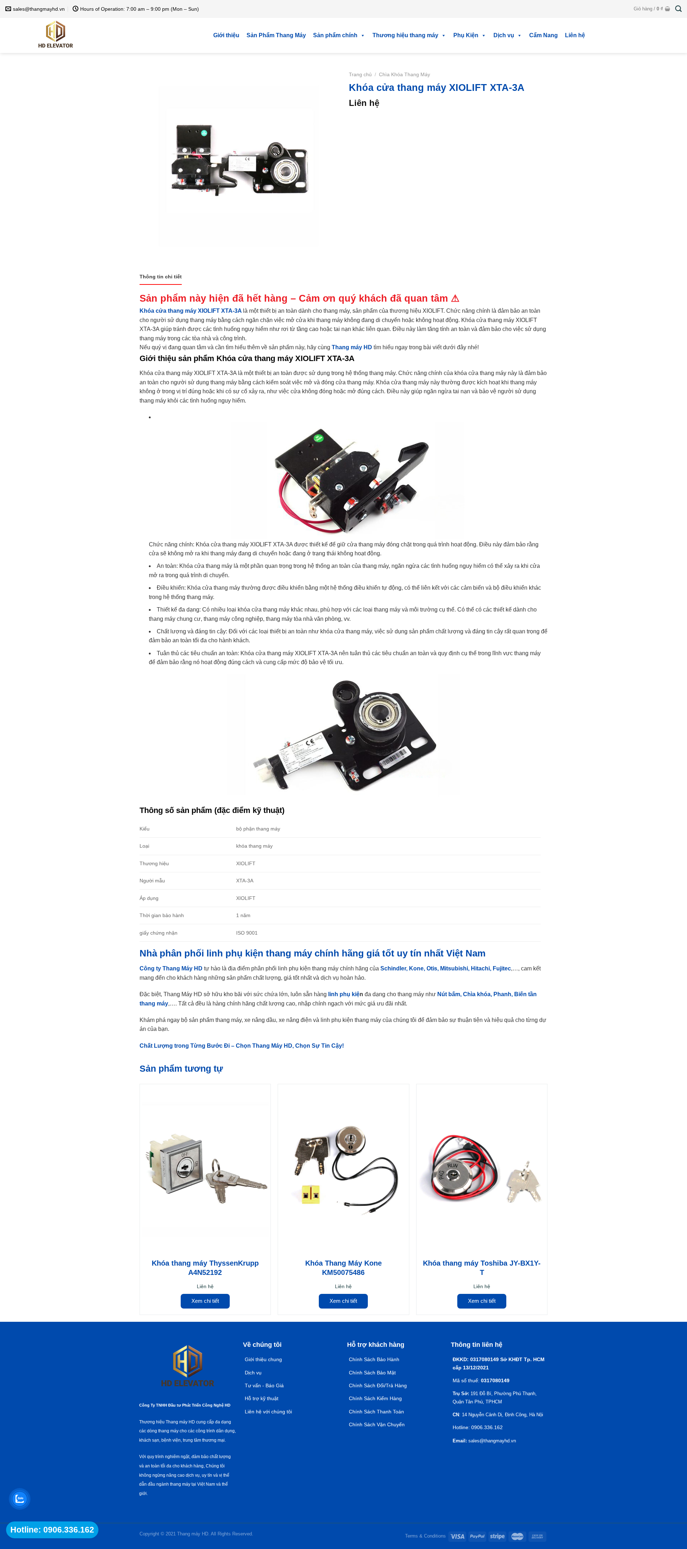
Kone (416, 968)
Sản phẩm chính (335, 35)
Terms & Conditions (425, 1536)
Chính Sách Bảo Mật (373, 1372)
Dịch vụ (503, 35)
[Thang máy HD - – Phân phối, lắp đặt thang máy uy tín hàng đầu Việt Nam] (55, 35)
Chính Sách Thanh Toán (376, 1411)
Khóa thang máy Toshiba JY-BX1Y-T (482, 1267)
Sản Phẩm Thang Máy (276, 35)
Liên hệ (575, 35)
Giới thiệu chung (263, 1359)
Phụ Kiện (465, 35)
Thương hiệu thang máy (405, 35)
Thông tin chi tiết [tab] (161, 276)
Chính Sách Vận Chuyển (377, 1424)
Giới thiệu (226, 35)
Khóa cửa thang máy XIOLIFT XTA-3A (191, 311)
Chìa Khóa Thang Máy (404, 74)
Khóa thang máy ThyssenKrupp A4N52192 (205, 1267)
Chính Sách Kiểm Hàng (375, 1398)
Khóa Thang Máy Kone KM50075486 (343, 1267)
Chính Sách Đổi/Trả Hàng (378, 1385)
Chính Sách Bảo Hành (374, 1359)
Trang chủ (360, 74)
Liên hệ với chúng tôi (268, 1411)
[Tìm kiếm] (678, 9)
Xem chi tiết (205, 1301)
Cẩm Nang (543, 35)
